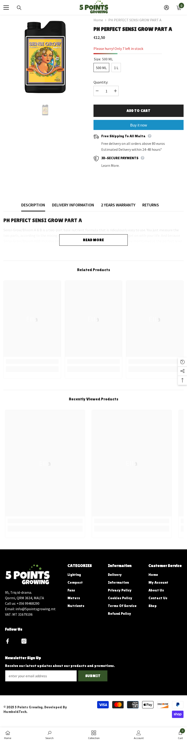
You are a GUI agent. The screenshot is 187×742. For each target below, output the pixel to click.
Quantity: (101, 82)
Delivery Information (73, 205)
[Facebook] (7, 641)
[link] (32, 361)
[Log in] (166, 8)
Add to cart (139, 110)
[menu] (6, 7)
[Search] (19, 8)
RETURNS (150, 205)
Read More (93, 240)
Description (33, 205)
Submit (93, 676)
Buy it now (138, 125)
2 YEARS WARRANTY (118, 205)
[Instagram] (23, 641)
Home (98, 20)
